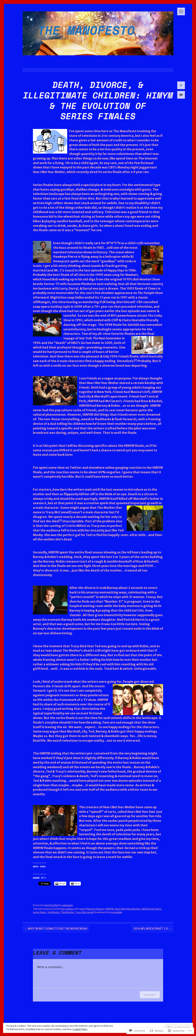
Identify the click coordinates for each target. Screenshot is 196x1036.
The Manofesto (86, 30)
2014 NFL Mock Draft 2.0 (152, 928)
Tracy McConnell (84, 912)
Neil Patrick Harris (151, 908)
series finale (39, 912)
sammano (67, 905)
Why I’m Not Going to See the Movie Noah (55, 928)
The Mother (67, 912)
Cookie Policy (80, 1029)
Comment (150, 994)
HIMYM (109, 908)
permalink (116, 912)
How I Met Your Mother (127, 908)
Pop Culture (67, 908)
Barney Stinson (95, 908)
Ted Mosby (53, 912)
